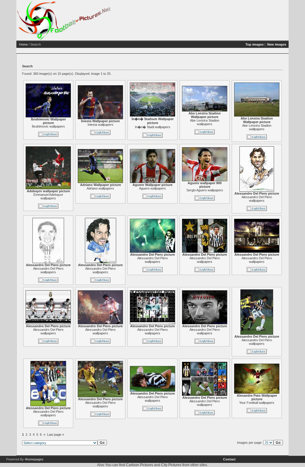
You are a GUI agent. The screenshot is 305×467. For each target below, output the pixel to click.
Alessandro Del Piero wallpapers (257, 198)
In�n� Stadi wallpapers (152, 127)
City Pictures (171, 465)
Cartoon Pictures (139, 465)
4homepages (34, 459)
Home (23, 44)
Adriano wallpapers (100, 188)
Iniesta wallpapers (100, 124)
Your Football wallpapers (256, 402)
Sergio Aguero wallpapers (204, 190)
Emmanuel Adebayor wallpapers (48, 196)
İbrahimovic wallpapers (48, 126)
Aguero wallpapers (152, 188)
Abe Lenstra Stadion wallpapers (204, 122)
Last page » (55, 434)
